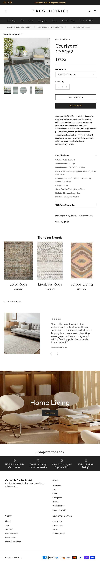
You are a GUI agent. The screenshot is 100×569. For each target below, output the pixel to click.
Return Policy (58, 525)
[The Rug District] (50, 11)
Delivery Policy (58, 533)
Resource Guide (11, 533)
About (7, 521)
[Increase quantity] (67, 86)
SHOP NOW (50, 413)
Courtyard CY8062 (17, 34)
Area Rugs (11, 21)
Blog (7, 525)
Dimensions (60, 69)
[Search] (5, 11)
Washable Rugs (68, 21)
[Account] (89, 11)
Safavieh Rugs (64, 39)
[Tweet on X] (62, 222)
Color (31, 21)
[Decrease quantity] (57, 86)
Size (22, 21)
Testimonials (10, 537)
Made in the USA (86, 21)
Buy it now (76, 105)
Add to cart (76, 97)
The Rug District (16, 557)
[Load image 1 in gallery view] (27, 61)
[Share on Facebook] (65, 222)
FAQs (54, 529)
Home (6, 34)
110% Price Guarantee (65, 205)
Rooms (55, 21)
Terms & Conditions (13, 541)
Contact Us (57, 521)
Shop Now (18, 289)
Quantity (59, 81)
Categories (42, 21)
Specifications (62, 155)
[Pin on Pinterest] (68, 222)
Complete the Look (50, 452)
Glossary (8, 529)
